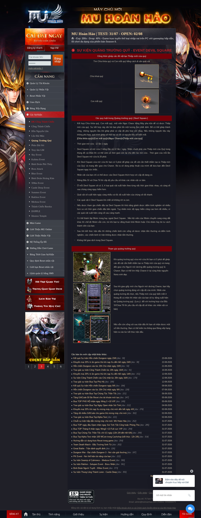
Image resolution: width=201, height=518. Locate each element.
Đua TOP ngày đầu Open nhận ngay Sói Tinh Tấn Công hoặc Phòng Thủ (106, 425)
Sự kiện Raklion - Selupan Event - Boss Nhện (94, 464)
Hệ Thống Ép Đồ (38, 242)
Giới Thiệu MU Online (41, 229)
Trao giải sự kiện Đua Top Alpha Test (90, 417)
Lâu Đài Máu (37, 136)
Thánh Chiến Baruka (41, 206)
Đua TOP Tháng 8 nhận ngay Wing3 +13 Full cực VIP (97, 429)
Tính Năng (54, 514)
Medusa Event (38, 202)
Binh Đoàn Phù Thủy (41, 164)
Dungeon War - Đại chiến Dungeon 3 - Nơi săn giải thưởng (100, 452)
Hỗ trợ (44, 282)
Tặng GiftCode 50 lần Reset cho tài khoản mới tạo (96, 397)
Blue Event (36, 173)
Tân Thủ (36, 514)
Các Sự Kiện (36, 114)
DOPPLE (35, 211)
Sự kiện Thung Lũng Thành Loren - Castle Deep (95, 472)
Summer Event (38, 192)
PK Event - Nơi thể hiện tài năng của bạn (92, 456)
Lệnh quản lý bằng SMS (42, 273)
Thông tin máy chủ (44, 306)
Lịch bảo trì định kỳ (44, 299)
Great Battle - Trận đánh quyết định (89, 448)
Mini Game (35, 223)
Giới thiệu (131, 493)
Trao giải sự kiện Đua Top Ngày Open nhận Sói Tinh (97, 405)
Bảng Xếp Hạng (38, 108)
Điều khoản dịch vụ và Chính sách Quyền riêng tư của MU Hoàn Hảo (146, 508)
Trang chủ (72, 38)
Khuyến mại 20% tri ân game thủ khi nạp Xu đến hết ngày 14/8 (101, 374)
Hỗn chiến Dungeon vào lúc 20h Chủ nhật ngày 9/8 (96, 389)
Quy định (146, 514)
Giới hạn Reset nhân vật (41, 267)
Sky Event (36, 154)
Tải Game (187, 514)
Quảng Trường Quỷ (41, 140)
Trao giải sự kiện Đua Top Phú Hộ (88, 382)
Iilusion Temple (39, 216)
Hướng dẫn (127, 514)
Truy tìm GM (37, 150)
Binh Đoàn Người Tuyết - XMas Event (90, 468)
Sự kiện (103, 514)
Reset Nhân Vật (37, 96)
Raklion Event (38, 197)
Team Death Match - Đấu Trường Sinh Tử (92, 444)
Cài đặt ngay (44, 36)
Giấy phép (142, 493)
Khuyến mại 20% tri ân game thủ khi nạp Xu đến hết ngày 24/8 (101, 362)
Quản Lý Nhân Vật (39, 89)
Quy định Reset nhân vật (42, 260)
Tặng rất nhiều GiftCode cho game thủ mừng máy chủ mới (100, 413)
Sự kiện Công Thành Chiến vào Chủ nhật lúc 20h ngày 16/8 (100, 378)
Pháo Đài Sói (37, 145)
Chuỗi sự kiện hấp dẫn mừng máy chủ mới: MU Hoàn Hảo (100, 421)
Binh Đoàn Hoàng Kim (42, 178)
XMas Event (37, 183)
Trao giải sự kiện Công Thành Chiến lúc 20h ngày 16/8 (98, 370)
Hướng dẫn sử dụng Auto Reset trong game (93, 440)
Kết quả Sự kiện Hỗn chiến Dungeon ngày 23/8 (94, 358)
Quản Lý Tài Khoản (39, 83)
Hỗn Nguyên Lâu (40, 131)
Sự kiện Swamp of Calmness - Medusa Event (94, 460)
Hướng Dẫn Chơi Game (41, 248)
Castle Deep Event (40, 187)
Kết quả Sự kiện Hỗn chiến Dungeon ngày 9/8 (94, 385)
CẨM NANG (44, 74)
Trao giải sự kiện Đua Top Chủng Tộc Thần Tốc (95, 393)
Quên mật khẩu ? (35, 68)
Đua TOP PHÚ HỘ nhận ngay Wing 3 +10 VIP (94, 401)
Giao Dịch (35, 102)
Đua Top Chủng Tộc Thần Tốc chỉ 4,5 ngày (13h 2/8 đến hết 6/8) (102, 433)
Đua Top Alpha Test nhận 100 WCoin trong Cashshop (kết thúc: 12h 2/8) (106, 437)
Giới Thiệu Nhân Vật (40, 235)
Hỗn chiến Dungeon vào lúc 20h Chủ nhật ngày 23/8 (97, 366)
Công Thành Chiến (40, 126)
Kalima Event (38, 159)
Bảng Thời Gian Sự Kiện (42, 254)
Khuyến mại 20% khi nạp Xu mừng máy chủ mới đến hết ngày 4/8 (103, 409)
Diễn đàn (167, 514)
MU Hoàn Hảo (44, 14)
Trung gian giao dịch (44, 289)
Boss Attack (37, 169)
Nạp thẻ (54, 48)
